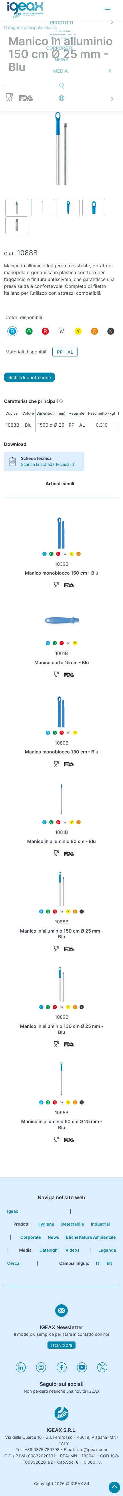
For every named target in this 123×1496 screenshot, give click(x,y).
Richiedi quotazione (29, 377)
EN (109, 1263)
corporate (30, 1237)
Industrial (100, 1224)
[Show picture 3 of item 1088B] (68, 207)
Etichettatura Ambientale (91, 1237)
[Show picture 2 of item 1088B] (42, 207)
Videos (73, 1250)
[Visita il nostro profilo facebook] (62, 1370)
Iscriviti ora (61, 1345)
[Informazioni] (61, 401)
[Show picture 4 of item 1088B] (93, 207)
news (61, 9)
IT (98, 1263)
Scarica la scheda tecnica (45, 464)
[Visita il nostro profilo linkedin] (21, 1370)
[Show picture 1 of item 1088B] (16, 207)
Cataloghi (49, 1250)
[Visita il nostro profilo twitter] (102, 1370)
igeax (12, 1211)
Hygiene (45, 1224)
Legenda (107, 1250)
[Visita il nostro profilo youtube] (82, 1370)
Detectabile (72, 1224)
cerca (13, 1263)
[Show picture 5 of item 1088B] (16, 225)
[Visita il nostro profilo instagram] (41, 1370)
